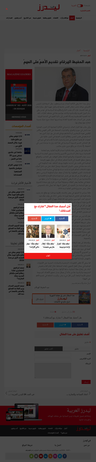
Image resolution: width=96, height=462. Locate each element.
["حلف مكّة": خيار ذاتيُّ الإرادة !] (32, 231)
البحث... (30, 8)
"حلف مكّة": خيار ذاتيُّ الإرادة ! (32, 245)
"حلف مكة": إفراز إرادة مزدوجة (63, 245)
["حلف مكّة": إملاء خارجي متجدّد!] (48, 231)
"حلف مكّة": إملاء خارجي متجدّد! (48, 245)
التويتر (47, 218)
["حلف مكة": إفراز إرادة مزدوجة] (63, 231)
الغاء (48, 256)
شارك (61, 218)
